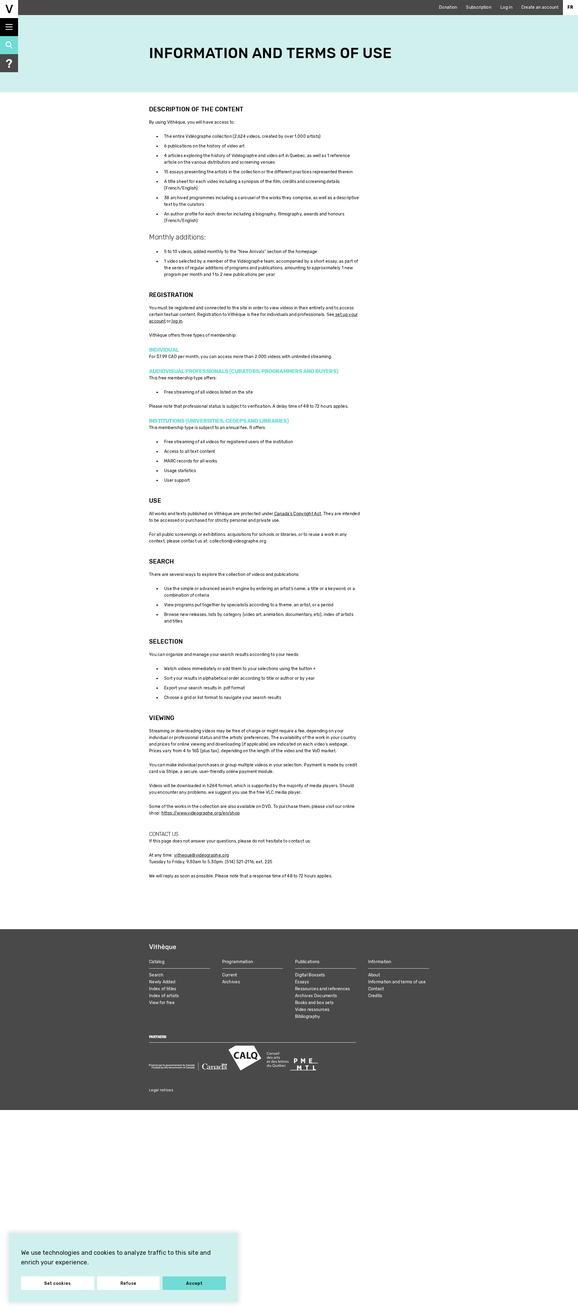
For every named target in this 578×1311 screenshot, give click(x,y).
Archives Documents (316, 995)
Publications (307, 961)
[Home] (9, 9)
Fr (570, 7)
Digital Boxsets (310, 975)
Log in (506, 7)
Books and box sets (314, 1002)
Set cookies (57, 1283)
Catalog (156, 961)
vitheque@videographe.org (201, 855)
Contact (376, 988)
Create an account (539, 7)
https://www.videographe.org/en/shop (200, 813)
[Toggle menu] (9, 27)
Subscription (478, 7)
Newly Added (162, 982)
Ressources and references (322, 988)
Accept (194, 1283)
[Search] (9, 45)
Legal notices (161, 1090)
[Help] (9, 63)
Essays (302, 982)
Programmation (237, 961)
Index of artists (164, 995)
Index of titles (162, 988)
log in (176, 321)
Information (379, 961)
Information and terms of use (397, 982)
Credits (375, 995)
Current (229, 975)
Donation (448, 7)
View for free (162, 1002)
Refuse (128, 1283)
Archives (231, 982)
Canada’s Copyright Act (297, 513)
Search (156, 975)
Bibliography (307, 1016)
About (374, 975)
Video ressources (312, 1009)
